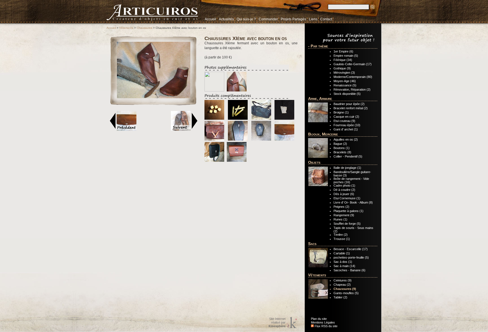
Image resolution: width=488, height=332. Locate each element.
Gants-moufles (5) (346, 293)
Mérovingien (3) (344, 72)
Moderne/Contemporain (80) (353, 76)
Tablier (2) (340, 297)
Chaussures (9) (345, 288)
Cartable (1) (342, 253)
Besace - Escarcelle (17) (351, 249)
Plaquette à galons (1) (348, 211)
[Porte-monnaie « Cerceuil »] (261, 139)
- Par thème (318, 46)
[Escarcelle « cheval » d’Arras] (284, 139)
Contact (326, 19)
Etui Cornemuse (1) (347, 198)
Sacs (312, 243)
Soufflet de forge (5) (347, 223)
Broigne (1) (341, 112)
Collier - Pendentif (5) (348, 156)
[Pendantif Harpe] (284, 119)
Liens (313, 19)
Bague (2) (340, 143)
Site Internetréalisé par (277, 322)
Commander (268, 19)
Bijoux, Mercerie (323, 134)
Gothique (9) (342, 68)
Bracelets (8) (342, 152)
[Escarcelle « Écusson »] (237, 161)
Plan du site (319, 318)
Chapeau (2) (342, 284)
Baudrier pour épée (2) (349, 104)
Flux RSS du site (325, 326)
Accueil (210, 19)
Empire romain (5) (346, 55)
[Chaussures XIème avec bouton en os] (153, 97)
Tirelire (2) (341, 234)
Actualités (226, 19)
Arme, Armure (320, 98)
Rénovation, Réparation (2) (352, 89)
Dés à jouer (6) (344, 194)
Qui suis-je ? (246, 19)
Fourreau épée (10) (347, 125)
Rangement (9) (344, 215)
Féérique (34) (343, 60)
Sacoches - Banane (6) (349, 270)
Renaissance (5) (345, 85)
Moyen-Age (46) (345, 81)
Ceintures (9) (343, 280)
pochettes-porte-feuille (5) (351, 257)
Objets (314, 162)
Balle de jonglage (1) (347, 167)
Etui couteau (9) (344, 121)
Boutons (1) (342, 148)
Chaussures (144, 27)
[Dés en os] (214, 119)
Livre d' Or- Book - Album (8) (353, 202)
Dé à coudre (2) (344, 189)
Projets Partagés (293, 19)
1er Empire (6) (343, 51)
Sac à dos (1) (343, 261)
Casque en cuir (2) (346, 116)
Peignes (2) (341, 206)
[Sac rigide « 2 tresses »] (214, 139)
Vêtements (126, 27)
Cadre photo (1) (344, 185)
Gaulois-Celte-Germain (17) (353, 64)
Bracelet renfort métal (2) (351, 108)
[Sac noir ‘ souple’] (261, 119)
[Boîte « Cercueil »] (238, 139)
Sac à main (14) (344, 266)
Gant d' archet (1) (346, 129)
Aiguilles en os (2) (346, 139)
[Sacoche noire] (214, 161)
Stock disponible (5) (347, 93)
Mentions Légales (323, 322)
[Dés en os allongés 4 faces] (238, 119)
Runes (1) (340, 219)
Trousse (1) (342, 239)
